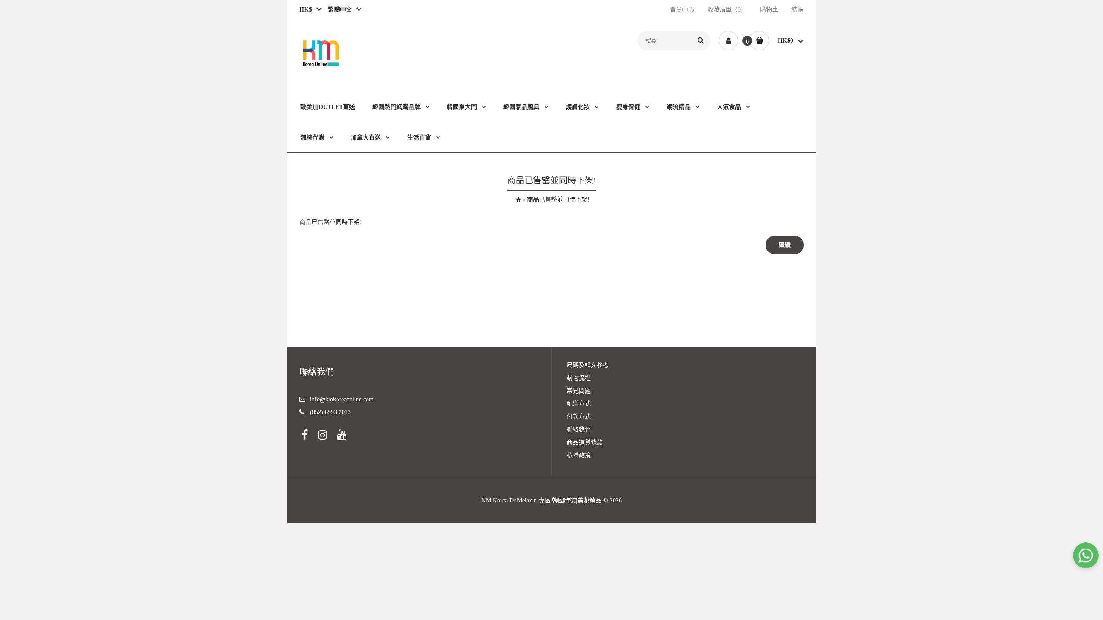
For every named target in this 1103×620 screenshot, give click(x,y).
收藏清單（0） (727, 9)
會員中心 (682, 9)
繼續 (785, 245)
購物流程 (579, 378)
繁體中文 (338, 9)
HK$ (305, 9)
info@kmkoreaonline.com (342, 399)
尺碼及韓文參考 (588, 365)
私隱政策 (579, 455)
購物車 (769, 9)
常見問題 (579, 391)
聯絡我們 (579, 429)
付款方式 (579, 416)
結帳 (797, 9)
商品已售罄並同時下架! (558, 199)
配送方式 (579, 403)
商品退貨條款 (585, 442)
